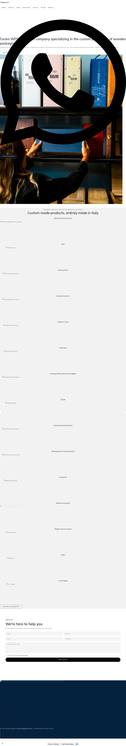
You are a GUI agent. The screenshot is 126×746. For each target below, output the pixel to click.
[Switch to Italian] (43, 7)
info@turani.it (3, 716)
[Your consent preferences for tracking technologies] (2, 743)
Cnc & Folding (63, 581)
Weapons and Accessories (63, 529)
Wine (63, 244)
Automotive (63, 348)
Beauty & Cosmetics (63, 296)
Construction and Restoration (63, 425)
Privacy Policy (5, 731)
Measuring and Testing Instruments (63, 451)
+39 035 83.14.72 (5, 721)
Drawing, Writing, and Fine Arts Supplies (63, 374)
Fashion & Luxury (63, 322)
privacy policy (24, 655)
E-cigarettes (63, 477)
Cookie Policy (5, 733)
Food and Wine (63, 270)
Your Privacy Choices (68, 744)
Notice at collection (53, 744)
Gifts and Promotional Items (63, 218)
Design (63, 399)
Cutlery (63, 555)
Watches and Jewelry (63, 503)
